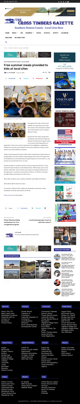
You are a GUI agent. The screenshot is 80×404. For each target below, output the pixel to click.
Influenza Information (29, 353)
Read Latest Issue (7, 313)
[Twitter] (65, 1)
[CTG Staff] (5, 72)
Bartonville (5, 349)
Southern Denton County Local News (19, 48)
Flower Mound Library (49, 315)
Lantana (4, 361)
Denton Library (46, 313)
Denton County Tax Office (48, 329)
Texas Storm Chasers (29, 386)
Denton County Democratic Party (7, 383)
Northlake (5, 366)
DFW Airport (66, 353)
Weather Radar (26, 387)
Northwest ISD (46, 353)
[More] (47, 78)
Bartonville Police (67, 313)
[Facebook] (58, 1)
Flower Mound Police (69, 325)
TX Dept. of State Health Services (27, 356)
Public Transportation (49, 332)
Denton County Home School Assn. (49, 360)
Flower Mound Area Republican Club (8, 394)
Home (5, 48)
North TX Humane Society (48, 390)
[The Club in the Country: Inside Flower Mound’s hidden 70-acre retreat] (27, 269)
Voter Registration (48, 336)
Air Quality (25, 382)
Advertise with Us (8, 317)
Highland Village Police (69, 328)
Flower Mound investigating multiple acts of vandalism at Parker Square (43, 275)
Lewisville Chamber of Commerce (29, 318)
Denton (4, 353)
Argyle (3, 348)
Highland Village (7, 359)
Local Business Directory (26, 322)
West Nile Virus (26, 359)
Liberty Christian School (47, 356)
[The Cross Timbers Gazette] (40, 23)
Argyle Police (66, 311)
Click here (7, 195)
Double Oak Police (68, 317)
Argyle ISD (45, 348)
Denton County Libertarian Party (7, 386)
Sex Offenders (66, 332)
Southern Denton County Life (27, 272)
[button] (6, 42)
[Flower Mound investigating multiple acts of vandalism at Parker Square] (57, 273)
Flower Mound (6, 357)
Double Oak (5, 355)
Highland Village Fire (69, 327)
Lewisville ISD (46, 351)
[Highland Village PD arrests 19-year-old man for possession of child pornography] (57, 282)
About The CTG (7, 311)
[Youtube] (68, 1)
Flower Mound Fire (68, 323)
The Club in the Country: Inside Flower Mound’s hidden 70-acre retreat (27, 276)
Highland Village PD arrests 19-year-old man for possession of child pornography (68, 284)
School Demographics (49, 363)
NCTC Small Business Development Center (29, 326)
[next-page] (8, 282)
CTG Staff (12, 72)
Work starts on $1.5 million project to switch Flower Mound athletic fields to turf (68, 294)
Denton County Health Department (29, 350)
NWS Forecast (26, 384)
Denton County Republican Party (7, 390)
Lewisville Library (47, 317)
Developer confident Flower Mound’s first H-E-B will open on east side (12, 276)
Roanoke (4, 368)
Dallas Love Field (67, 348)
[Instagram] (61, 1)
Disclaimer (5, 321)
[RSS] (63, 1)
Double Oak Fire (67, 319)
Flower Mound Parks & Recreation (49, 320)
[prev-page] (5, 282)
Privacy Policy (6, 323)
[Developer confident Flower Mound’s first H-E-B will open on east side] (11, 269)
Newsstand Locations (9, 315)
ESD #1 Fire (65, 321)
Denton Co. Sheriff (68, 315)
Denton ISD (45, 349)
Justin (3, 365)
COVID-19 (25, 348)
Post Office (45, 327)
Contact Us (5, 319)
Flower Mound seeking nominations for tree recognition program (12, 222)
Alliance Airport (67, 355)
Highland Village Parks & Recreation (49, 324)
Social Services (47, 334)
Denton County (7, 370)
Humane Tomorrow (48, 387)
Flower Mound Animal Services (49, 385)
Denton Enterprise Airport (68, 350)
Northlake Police (67, 330)
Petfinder (44, 393)
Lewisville (4, 363)
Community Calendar (49, 311)
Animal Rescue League (49, 382)
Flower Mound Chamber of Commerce (26, 313)
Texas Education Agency (47, 365)
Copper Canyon (7, 351)
